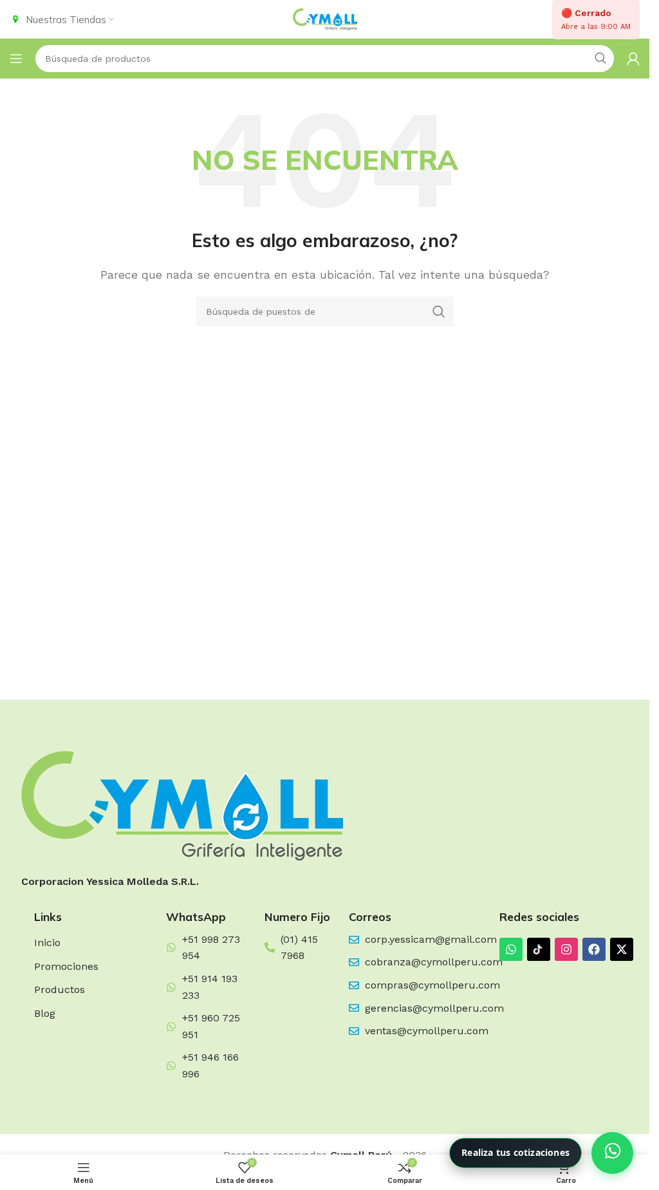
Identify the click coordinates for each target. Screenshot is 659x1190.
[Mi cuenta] (633, 58)
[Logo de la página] (325, 18)
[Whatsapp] (511, 949)
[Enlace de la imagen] (182, 805)
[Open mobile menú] (16, 58)
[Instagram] (566, 949)
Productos (59, 989)
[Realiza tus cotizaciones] (612, 1153)
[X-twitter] (621, 949)
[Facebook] (594, 949)
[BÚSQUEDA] (439, 311)
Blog (44, 1013)
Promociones (66, 966)
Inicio (47, 942)
